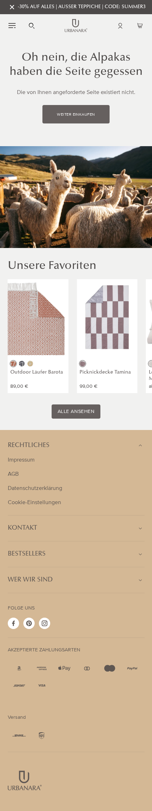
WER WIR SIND (30, 580)
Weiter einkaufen (76, 114)
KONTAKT (22, 528)
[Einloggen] (120, 25)
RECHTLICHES (28, 445)
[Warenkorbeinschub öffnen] (140, 25)
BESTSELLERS (27, 554)
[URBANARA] (76, 25)
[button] (12, 25)
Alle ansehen (76, 411)
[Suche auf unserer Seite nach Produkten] (31, 25)
